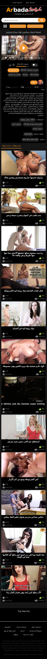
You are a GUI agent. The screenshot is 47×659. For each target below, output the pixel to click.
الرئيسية (8, 627)
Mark (34, 82)
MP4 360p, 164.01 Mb (30, 140)
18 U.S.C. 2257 (28, 635)
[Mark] (40, 83)
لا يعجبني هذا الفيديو (13, 65)
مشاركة (25, 75)
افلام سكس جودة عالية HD (33, 124)
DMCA (16, 635)
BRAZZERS (28, 134)
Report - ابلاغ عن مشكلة (29, 70)
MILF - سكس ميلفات (27, 120)
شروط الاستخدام (36, 631)
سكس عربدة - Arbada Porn (20, 655)
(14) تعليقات (34, 75)
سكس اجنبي (16, 124)
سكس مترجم (37, 129)
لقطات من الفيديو (14, 75)
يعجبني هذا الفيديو (10, 65)
